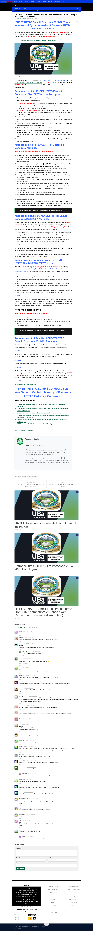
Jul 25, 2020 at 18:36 (36, 651)
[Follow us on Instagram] (72, 927)
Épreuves (53, 905)
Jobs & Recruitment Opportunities (53, 896)
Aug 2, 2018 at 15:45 (32, 746)
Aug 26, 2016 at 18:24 (28, 785)
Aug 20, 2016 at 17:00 (33, 798)
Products (26, 1)
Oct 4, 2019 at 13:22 (33, 696)
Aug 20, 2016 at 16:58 (33, 807)
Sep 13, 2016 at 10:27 (31, 767)
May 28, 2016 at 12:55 (37, 830)
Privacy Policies (73, 899)
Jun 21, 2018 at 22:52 (26, 754)
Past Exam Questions (53, 889)
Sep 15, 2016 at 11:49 (31, 760)
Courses (20, 1)
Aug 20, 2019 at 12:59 (31, 711)
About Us (73, 905)
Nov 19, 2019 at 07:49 (31, 681)
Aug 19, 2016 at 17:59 (31, 814)
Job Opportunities (53, 892)
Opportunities (57, 1)
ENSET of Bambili (22, 476)
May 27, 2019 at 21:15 (26, 724)
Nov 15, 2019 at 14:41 (29, 688)
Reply (20, 635)
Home (15, 1)
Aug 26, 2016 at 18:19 (28, 792)
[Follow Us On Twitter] (66, 927)
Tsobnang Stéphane (21, 18)
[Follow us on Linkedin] (76, 927)
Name (18, 857)
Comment (19, 848)
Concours (32, 1)
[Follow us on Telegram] (74, 927)
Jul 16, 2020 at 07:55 (27, 667)
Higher (17, 82)
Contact (50, 5)
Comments (21, 627)
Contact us (73, 909)
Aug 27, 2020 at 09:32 (28, 637)
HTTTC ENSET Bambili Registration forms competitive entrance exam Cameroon (43, 415)
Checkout (44, 5)
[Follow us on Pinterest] (77, 927)
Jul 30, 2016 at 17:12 (31, 836)
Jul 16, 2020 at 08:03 (28, 643)
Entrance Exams (20, 8)
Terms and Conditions (73, 886)
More (63, 1)
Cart (39, 5)
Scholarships (53, 909)
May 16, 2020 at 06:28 (30, 675)
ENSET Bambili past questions (26, 384)
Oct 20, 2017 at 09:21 (32, 773)
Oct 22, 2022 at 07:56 (27, 631)
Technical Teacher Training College (30, 82)
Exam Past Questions (41, 1)
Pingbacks (33, 627)
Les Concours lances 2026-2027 (24, 430)
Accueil (15, 10)
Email (49, 857)
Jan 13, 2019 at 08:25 (31, 734)
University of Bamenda (32, 476)
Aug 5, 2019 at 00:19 (27, 718)
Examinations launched (53, 886)
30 (77, 8)
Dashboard (56, 5)
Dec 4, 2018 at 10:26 (29, 740)
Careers (50, 1)
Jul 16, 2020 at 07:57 (27, 658)
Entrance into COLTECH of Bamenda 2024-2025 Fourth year (44, 567)
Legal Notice (73, 892)
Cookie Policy (73, 902)
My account (17, 5)
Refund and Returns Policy (73, 889)
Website (18, 862)
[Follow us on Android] (70, 926)
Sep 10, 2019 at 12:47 (29, 705)
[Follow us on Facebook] (68, 927)
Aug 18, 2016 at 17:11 (27, 820)
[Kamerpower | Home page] (6, 2)
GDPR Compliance (73, 896)
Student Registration (26, 5)
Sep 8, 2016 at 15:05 (30, 779)
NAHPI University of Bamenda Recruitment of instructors (45, 524)
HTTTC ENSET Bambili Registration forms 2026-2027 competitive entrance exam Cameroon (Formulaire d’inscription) (43, 612)
